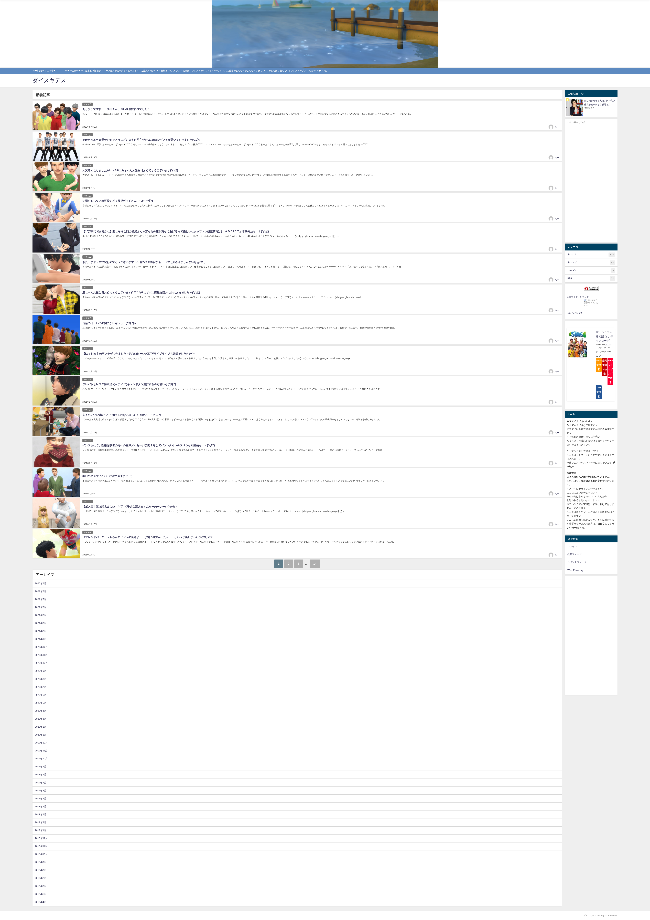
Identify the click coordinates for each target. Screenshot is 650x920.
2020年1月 (40, 734)
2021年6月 (40, 607)
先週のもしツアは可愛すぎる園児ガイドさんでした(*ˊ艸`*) (117, 200)
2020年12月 (41, 647)
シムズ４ (590, 270)
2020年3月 (40, 718)
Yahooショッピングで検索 (610, 371)
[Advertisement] (591, 183)
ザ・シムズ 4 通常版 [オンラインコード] (604, 336)
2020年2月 (40, 726)
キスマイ (87, 104)
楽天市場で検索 (604, 367)
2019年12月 (41, 742)
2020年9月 (40, 671)
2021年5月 (40, 615)
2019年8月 (40, 774)
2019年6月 (40, 790)
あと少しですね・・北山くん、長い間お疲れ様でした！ (116, 109)
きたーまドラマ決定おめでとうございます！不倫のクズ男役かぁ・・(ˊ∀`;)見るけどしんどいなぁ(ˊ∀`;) (143, 262)
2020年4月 (40, 710)
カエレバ (608, 344)
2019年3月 (40, 814)
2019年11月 (41, 750)
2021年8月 (40, 591)
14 (314, 563)
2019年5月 (40, 798)
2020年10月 (41, 663)
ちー (557, 127)
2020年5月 (40, 703)
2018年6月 (40, 886)
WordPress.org (575, 570)
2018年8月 (40, 870)
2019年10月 (41, 758)
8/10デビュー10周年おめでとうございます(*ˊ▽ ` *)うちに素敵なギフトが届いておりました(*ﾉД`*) (141, 139)
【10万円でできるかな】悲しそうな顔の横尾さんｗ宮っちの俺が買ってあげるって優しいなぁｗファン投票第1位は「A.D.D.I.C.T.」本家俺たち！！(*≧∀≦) (175, 231)
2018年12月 (41, 838)
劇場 (590, 278)
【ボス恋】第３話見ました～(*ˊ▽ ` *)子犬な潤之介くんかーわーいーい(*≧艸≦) (129, 506)
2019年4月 (40, 806)
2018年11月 (41, 846)
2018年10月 (41, 854)
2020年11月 (41, 655)
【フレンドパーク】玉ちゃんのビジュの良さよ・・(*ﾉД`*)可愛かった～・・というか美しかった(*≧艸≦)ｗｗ (147, 537)
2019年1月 (40, 830)
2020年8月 (40, 679)
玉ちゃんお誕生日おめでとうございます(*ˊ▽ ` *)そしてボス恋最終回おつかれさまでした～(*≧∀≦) (141, 292)
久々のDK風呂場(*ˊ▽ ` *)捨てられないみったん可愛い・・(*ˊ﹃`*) (121, 414)
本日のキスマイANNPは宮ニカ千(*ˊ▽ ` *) (107, 476)
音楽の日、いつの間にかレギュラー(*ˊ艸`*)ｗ (109, 323)
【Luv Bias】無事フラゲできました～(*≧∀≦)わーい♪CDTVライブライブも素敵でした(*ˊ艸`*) (138, 353)
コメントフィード (576, 562)
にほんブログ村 (575, 312)
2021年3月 (40, 623)
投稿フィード (574, 554)
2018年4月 (40, 902)
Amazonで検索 (598, 365)
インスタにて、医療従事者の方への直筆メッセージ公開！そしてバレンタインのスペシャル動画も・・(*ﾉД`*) (148, 445)
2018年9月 (40, 862)
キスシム (87, 135)
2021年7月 (40, 599)
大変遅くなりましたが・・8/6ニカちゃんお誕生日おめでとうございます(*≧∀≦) (130, 170)
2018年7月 (40, 878)
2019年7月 (40, 782)
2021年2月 (40, 631)
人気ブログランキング (578, 297)
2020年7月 (40, 687)
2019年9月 (40, 766)
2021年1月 (40, 639)
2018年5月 (40, 894)
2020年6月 (40, 695)
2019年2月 (40, 822)
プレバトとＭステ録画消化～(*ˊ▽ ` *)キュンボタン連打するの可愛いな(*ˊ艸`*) (129, 384)
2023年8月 (40, 583)
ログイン (572, 546)
